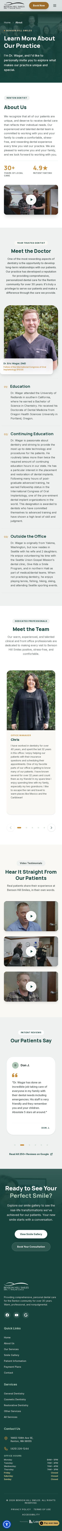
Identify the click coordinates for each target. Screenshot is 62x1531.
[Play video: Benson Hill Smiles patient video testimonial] (31, 916)
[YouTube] (16, 1315)
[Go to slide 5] (44, 827)
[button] (6, 1524)
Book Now (39, 5)
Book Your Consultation (31, 1246)
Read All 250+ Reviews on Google (29, 1154)
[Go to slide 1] (19, 827)
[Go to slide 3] (32, 827)
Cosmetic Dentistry (15, 1399)
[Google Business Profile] (25, 1315)
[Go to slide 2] (26, 827)
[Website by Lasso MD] (31, 1521)
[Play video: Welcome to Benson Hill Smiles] (31, 200)
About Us (9, 1343)
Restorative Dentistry (16, 1405)
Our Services (11, 1349)
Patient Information (15, 1361)
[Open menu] (54, 5)
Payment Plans (12, 1366)
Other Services (12, 1411)
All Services (10, 1417)
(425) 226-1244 (20, 1448)
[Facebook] (7, 1315)
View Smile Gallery (31, 1234)
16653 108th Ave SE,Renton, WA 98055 (22, 1439)
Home (7, 22)
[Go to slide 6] (47, 1145)
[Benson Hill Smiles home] (14, 5)
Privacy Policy (21, 1509)
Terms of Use (42, 1509)
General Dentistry (14, 1393)
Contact (8, 1372)
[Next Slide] (51, 828)
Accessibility (31, 1514)
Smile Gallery (11, 1355)
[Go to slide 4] (38, 827)
